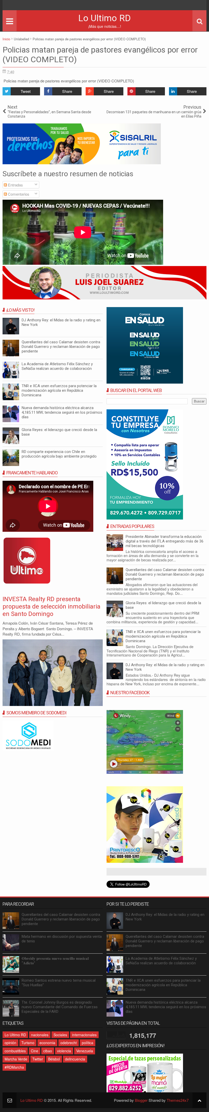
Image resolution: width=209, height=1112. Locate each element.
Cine (34, 1050)
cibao (47, 1050)
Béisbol (54, 1059)
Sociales (60, 1034)
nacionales (39, 1034)
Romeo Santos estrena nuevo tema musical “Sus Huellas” (59, 982)
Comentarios (18, 194)
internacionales (84, 1034)
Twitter (37, 1059)
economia (47, 1042)
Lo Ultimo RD (104, 18)
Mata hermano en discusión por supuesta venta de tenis (62, 938)
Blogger (141, 1100)
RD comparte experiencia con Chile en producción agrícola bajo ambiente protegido (59, 454)
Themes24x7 (178, 1100)
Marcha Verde (16, 1059)
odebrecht (68, 1042)
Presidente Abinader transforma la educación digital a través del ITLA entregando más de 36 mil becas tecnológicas (164, 541)
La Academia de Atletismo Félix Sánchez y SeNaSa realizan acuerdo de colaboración (57, 366)
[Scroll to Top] (199, 1100)
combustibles (15, 1050)
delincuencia (75, 1059)
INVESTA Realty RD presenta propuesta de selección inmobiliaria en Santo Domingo (51, 606)
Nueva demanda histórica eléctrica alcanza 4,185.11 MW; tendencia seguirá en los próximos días (62, 412)
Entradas (15, 184)
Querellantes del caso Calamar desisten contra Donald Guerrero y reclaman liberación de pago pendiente (165, 574)
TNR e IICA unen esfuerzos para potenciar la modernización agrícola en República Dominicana (163, 636)
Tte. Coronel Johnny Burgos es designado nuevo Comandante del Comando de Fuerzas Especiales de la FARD (60, 1007)
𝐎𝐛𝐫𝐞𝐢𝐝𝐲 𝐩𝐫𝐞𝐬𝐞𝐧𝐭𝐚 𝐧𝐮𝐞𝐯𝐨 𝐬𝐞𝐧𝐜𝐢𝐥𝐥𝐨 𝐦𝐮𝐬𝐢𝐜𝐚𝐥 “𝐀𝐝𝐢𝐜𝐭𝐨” (55, 960)
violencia (64, 1050)
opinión (10, 1042)
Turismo (27, 1042)
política (87, 1042)
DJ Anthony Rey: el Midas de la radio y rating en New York (165, 916)
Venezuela (84, 1050)
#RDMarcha (14, 1067)
